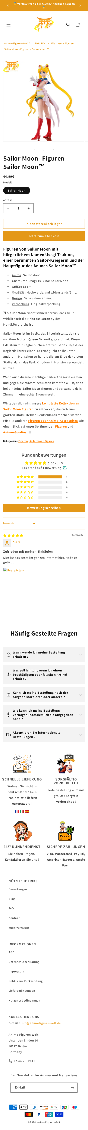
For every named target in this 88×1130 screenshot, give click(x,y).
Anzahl (7, 200)
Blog (12, 899)
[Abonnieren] (72, 1088)
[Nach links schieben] (34, 149)
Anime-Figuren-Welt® (17, 43)
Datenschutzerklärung (24, 962)
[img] (13, 535)
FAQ (11, 908)
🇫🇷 (17, 811)
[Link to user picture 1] (13, 578)
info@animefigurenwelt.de (41, 1023)
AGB (11, 952)
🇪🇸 (27, 811)
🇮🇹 (22, 811)
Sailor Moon (17, 190)
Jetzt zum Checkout (44, 236)
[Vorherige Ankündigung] (8, 5)
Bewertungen (18, 889)
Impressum (16, 971)
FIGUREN (40, 43)
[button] (8, 24)
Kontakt (14, 918)
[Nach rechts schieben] (53, 149)
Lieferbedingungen (22, 991)
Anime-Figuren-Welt (48, 1122)
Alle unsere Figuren (62, 43)
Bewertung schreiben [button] (44, 508)
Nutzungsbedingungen (24, 1000)
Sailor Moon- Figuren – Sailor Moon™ (26, 49)
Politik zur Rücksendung (26, 981)
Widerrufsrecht (19, 928)
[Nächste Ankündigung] (80, 5)
